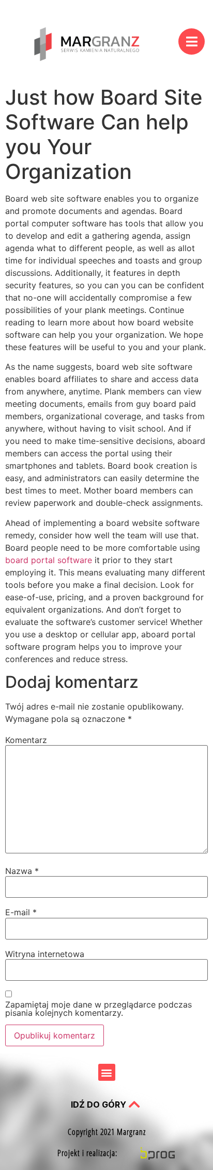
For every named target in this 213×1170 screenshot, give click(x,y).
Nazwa (22, 871)
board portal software (48, 560)
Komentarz (26, 740)
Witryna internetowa (44, 954)
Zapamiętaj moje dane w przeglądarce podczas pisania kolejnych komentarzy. (98, 1008)
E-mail (21, 912)
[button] (106, 1072)
